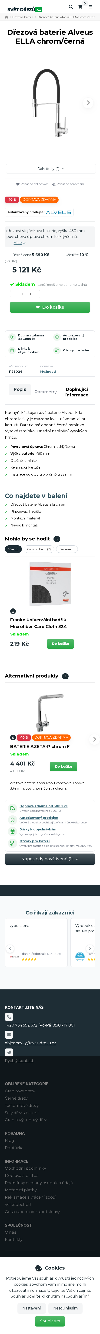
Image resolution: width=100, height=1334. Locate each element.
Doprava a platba (22, 1175)
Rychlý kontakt (19, 1061)
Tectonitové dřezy (22, 1105)
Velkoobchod (18, 1204)
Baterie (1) (67, 549)
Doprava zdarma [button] (39, 200)
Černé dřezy (16, 1098)
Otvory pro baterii (77, 350)
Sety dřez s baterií (22, 1113)
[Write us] (9, 1052)
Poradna (15, 1133)
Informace (16, 1161)
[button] (88, 103)
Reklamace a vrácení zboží (30, 1197)
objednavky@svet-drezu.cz (30, 1043)
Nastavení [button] (31, 1308)
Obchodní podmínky (25, 1168)
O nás (10, 1232)
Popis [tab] (20, 389)
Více (18, 242)
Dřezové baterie (22, 17)
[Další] (90, 949)
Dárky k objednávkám (29, 350)
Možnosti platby (21, 1190)
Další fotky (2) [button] (48, 169)
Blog (9, 1140)
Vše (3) (13, 549)
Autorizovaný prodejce (73, 337)
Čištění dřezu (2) (39, 549)
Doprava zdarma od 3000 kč (31, 337)
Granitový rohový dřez (26, 1120)
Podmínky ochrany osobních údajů (39, 1183)
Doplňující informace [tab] (76, 392)
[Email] (9, 1035)
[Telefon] (9, 1017)
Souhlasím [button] (50, 1321)
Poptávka (14, 1148)
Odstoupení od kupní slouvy (32, 1212)
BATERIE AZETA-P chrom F (40, 746)
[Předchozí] (10, 949)
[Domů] (24, 9)
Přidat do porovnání (70, 184)
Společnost (18, 1225)
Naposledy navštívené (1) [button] (47, 858)
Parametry (46, 392)
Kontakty (13, 1239)
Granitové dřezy (20, 1091)
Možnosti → (50, 371)
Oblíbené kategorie (26, 1084)
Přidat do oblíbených (35, 184)
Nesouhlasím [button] (65, 1308)
